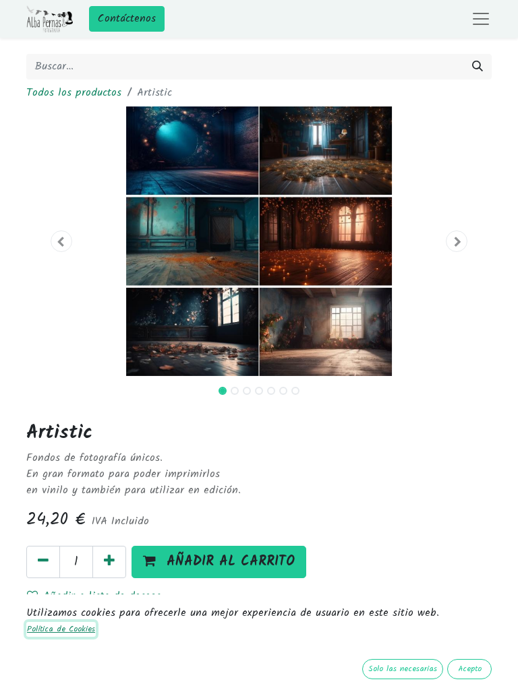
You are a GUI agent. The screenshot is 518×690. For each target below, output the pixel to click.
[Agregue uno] (109, 562)
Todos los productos (73, 92)
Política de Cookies (61, 629)
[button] (61, 241)
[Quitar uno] (43, 562)
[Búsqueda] (477, 67)
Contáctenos (127, 18)
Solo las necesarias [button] (402, 668)
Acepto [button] (470, 668)
